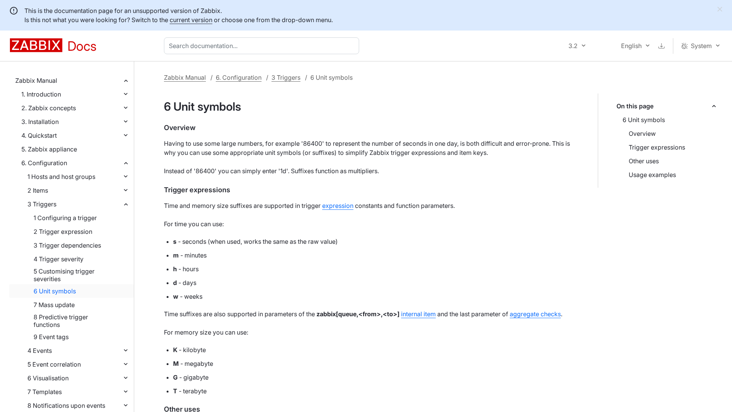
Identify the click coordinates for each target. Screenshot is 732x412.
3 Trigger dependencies (67, 245)
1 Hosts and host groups (61, 176)
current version (191, 20)
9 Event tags (51, 337)
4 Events (39, 350)
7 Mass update (54, 305)
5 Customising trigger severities (64, 275)
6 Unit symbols (55, 291)
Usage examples (652, 175)
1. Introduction (41, 94)
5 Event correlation (54, 364)
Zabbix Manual (36, 80)
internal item (418, 314)
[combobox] (263, 46)
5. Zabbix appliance (49, 149)
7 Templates (44, 392)
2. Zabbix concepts (48, 108)
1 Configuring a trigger (65, 218)
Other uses (644, 161)
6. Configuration (44, 163)
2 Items (37, 190)
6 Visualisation (48, 378)
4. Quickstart (39, 135)
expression (337, 205)
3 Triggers (41, 204)
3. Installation (40, 122)
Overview (642, 133)
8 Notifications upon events (66, 405)
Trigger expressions (657, 147)
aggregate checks (535, 314)
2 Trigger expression (63, 231)
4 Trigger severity (58, 259)
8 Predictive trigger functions (61, 320)
